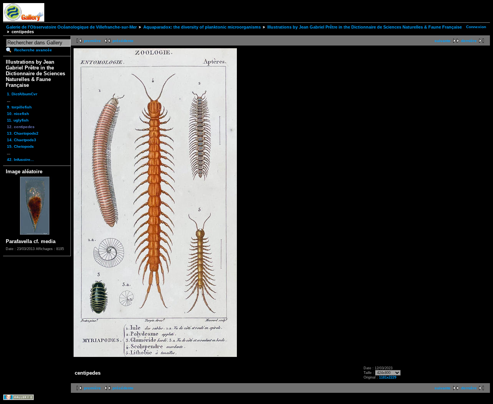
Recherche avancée (33, 50)
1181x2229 (387, 377)
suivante (442, 41)
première (92, 41)
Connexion (476, 27)
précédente (123, 41)
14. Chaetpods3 (21, 140)
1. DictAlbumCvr (22, 94)
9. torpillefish (19, 107)
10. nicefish (18, 114)
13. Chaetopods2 (23, 133)
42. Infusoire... (20, 159)
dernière (469, 41)
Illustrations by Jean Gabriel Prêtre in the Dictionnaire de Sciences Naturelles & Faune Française (364, 27)
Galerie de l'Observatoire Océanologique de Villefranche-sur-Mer (71, 27)
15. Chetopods (20, 146)
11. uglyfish (18, 120)
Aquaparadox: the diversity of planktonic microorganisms (202, 27)
